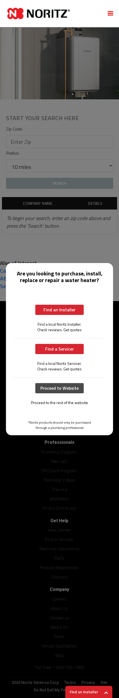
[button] (110, 13)
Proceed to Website (59, 388)
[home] (53, 13)
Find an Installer (59, 309)
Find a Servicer (59, 349)
